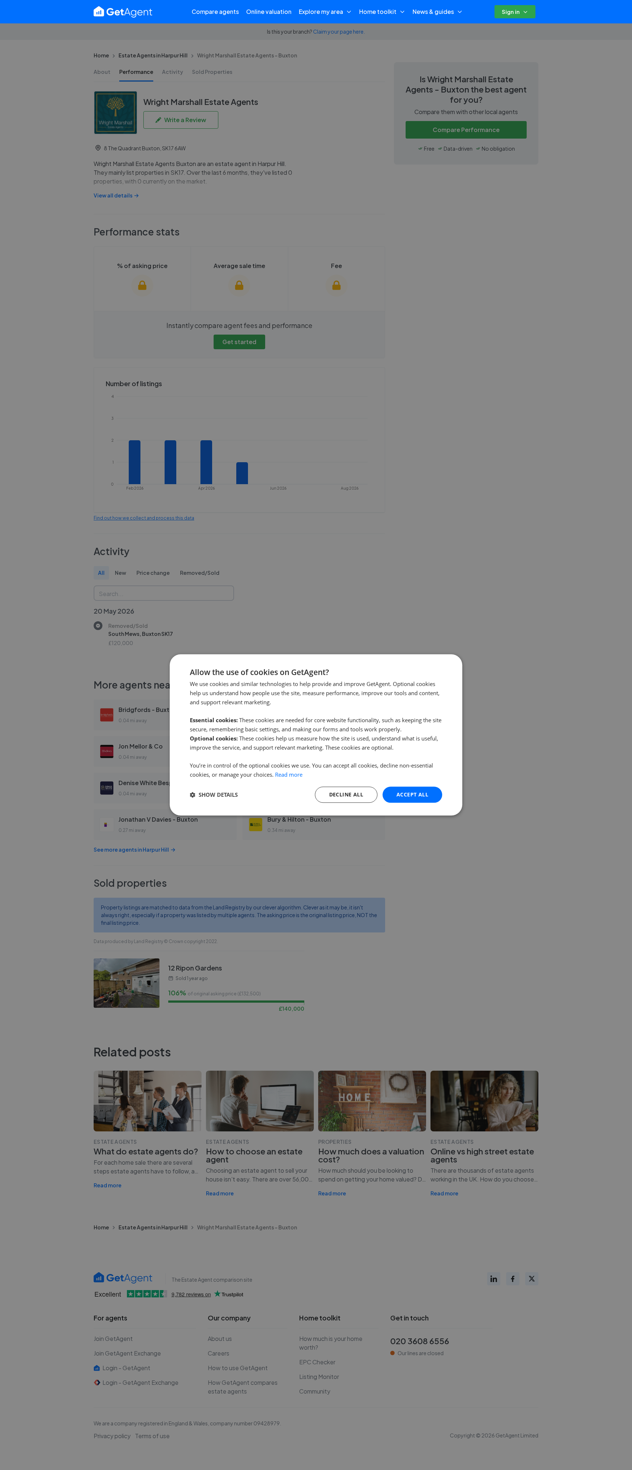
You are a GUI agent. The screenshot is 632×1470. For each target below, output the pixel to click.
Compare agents (215, 11)
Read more (288, 774)
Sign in (511, 11)
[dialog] (316, 734)
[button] (214, 795)
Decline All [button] (346, 794)
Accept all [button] (412, 794)
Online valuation (268, 11)
